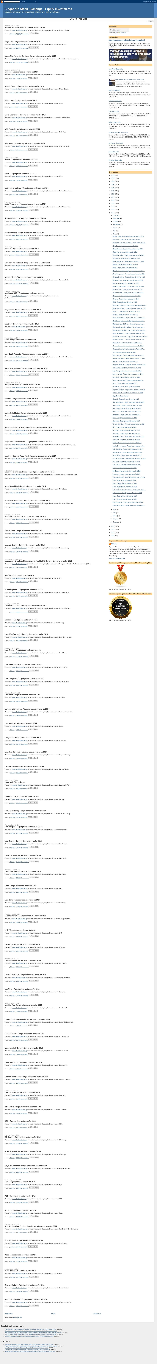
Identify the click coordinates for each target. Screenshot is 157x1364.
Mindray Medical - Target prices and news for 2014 (25, 27)
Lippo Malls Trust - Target (15, 782)
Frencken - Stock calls (115, 101)
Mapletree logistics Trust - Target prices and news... (129, 321)
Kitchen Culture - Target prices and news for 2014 (25, 1285)
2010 (113, 535)
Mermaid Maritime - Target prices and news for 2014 (25, 218)
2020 (113, 194)
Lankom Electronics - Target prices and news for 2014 (26, 1077)
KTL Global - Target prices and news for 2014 (23, 1107)
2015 (113, 210)
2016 (113, 206)
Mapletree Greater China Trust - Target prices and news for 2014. (30, 456)
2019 (113, 197)
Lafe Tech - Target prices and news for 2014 (22, 1092)
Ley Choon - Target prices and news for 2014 (23, 960)
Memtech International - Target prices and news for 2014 (27, 263)
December (116, 215)
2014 (113, 213)
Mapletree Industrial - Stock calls (118, 132)
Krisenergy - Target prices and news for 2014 (23, 1151)
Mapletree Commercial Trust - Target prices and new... (129, 330)
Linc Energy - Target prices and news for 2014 (23, 841)
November (116, 218)
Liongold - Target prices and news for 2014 (22, 796)
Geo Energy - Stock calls (115, 143)
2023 (113, 185)
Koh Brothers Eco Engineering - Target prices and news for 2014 (31, 1226)
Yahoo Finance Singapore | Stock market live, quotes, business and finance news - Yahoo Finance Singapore (33, 1332)
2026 (113, 175)
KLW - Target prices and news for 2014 (20, 1271)
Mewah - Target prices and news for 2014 (21, 159)
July (114, 231)
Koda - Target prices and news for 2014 (20, 1255)
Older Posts (97, 1313)
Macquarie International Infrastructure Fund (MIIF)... (129, 349)
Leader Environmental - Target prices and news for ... (129, 446)
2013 (113, 526)
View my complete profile (117, 558)
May (114, 509)
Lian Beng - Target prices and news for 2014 (22, 900)
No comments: (25, 33)
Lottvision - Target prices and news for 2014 (22, 695)
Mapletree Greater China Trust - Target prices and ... (129, 327)
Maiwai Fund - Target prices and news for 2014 (23, 531)
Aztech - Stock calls (114, 90)
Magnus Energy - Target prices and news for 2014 (25, 545)
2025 (113, 178)
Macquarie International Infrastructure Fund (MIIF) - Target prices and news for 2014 (38, 561)
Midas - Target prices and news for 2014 (21, 100)
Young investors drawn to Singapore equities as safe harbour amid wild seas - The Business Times (30, 1329)
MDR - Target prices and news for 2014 (20, 340)
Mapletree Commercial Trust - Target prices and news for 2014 (29, 472)
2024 (113, 181)
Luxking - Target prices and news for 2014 (21, 620)
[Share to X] (34, 33)
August (115, 228)
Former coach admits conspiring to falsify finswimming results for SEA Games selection (27, 1349)
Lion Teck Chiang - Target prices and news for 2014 (25, 811)
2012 (113, 529)
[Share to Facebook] (36, 33)
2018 (113, 200)
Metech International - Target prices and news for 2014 (26, 188)
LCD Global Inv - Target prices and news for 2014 (24, 1034)
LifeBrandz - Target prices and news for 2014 (23, 871)
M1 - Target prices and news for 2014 (19, 575)
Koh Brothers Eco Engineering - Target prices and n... (129, 490)
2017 (113, 203)
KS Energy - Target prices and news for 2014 (23, 1137)
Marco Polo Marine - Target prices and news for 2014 (26, 413)
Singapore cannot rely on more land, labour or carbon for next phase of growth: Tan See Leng (29, 1344)
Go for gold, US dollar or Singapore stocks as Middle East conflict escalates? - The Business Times (30, 1334)
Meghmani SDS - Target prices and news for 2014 (24, 293)
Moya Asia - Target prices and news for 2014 (22, 42)
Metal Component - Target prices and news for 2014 (25, 204)
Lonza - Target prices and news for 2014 (21, 723)
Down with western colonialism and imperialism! (127, 40)
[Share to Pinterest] (38, 33)
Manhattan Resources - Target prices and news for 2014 (27, 500)
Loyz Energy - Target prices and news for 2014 (23, 664)
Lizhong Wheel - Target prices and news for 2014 (24, 766)
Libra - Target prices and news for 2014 (20, 886)
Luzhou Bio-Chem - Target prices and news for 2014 (26, 605)
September (116, 224)
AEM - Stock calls (113, 111)
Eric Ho (114, 543)
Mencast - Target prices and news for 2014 (22, 248)
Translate (123, 32)
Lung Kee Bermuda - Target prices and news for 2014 (26, 634)
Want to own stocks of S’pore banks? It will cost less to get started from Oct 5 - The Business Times (31, 1331)
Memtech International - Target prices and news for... (129, 286)
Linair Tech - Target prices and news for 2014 (23, 855)
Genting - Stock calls (114, 122)
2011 (113, 532)
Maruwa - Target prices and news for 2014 (21, 399)
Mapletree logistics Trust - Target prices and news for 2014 (28, 427)
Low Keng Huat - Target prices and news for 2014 (24, 679)
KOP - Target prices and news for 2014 (20, 1196)
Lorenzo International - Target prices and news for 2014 (27, 709)
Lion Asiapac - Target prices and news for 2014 (23, 827)
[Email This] (30, 33)
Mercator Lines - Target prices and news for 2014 (24, 233)
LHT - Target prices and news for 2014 (20, 930)
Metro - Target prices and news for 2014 (20, 174)
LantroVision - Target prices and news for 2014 (23, 1062)
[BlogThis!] (32, 33)
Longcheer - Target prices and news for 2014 (23, 738)
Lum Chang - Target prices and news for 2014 (23, 650)
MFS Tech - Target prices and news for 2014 (22, 129)
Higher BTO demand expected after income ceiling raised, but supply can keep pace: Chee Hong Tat (31, 1346)
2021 (113, 191)
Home (53, 1313)
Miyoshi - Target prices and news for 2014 (21, 72)
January (115, 522)
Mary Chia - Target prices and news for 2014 (22, 384)
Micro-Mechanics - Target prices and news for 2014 (25, 115)
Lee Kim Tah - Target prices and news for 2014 (23, 1005)
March (115, 516)
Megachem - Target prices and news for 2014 (23, 310)
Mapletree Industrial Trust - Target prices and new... (128, 324)
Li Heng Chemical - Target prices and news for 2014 (25, 916)
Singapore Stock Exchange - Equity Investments (38, 9)
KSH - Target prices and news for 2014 (20, 1121)
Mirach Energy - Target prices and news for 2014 (24, 86)
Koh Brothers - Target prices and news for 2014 (24, 1240)
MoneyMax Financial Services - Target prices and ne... (129, 242)
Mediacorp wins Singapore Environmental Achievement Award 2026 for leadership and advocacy (30, 1351)
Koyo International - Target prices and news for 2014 (26, 1166)
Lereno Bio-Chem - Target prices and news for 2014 (25, 975)
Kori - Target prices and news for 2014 (20, 1182)
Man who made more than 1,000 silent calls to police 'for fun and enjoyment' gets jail (26, 1347)
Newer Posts (9, 1313)
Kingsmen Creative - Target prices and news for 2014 (26, 1299)
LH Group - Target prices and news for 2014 (22, 944)
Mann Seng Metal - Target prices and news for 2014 (25, 486)
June (114, 234)
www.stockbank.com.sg (19, 30)
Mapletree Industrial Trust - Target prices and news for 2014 (28, 442)
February (116, 519)
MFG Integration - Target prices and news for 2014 (25, 143)
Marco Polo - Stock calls (115, 69)
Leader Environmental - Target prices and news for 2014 (27, 1019)
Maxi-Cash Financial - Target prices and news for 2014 (26, 354)
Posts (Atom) (17, 1317)
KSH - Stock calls (113, 151)
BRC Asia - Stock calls (115, 160)
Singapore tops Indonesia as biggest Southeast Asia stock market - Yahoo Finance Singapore (29, 1336)
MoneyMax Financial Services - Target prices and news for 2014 (30, 56)
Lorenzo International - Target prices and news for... (128, 380)
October (115, 221)
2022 (113, 188)
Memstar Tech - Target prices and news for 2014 (24, 277)
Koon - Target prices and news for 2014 (20, 1210)
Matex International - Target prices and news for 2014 (26, 368)
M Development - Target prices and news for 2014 (24, 590)
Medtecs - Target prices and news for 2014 (22, 324)
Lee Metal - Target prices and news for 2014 (22, 989)
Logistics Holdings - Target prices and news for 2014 (26, 752)
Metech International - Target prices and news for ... (129, 271)
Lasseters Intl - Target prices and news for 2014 (24, 1048)
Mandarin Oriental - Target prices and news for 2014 (25, 516)
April (114, 513)
